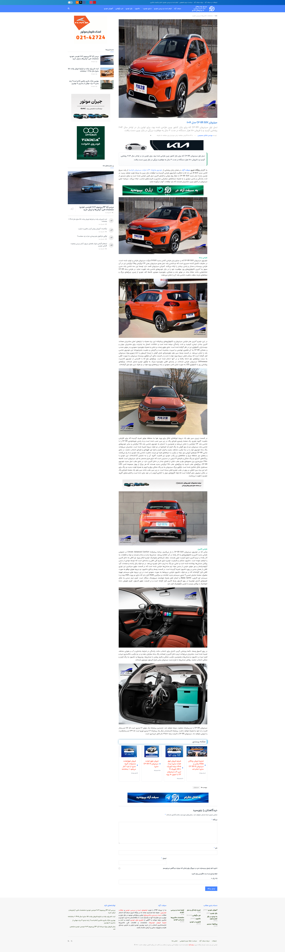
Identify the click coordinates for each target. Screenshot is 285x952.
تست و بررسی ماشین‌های (147, 915)
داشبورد (137, 9)
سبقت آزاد (177, 9)
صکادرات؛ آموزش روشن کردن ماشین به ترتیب (92, 229)
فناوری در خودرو (195, 922)
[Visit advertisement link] (163, 145)
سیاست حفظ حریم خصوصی (188, 941)
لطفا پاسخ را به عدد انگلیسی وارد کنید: (204, 874)
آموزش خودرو (108, 9)
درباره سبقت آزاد (198, 2)
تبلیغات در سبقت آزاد (211, 2)
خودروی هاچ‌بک (156, 170)
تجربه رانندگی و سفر (194, 910)
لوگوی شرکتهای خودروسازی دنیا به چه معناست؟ (92, 236)
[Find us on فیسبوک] (84, 2)
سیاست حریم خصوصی (185, 2)
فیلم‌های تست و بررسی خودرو (136, 910)
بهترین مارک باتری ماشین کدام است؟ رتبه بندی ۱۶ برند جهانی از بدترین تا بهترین (84, 82)
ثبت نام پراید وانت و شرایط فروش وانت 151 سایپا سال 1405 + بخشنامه (83, 69)
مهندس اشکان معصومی (205, 136)
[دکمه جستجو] (68, 8)
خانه (215, 16)
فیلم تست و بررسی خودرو (163, 9)
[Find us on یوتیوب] (94, 2)
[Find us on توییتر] (80, 2)
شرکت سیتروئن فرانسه (138, 170)
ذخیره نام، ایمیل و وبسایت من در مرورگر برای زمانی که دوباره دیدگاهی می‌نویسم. (190, 868)
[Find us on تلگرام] (87, 2)
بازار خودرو (129, 9)
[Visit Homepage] (201, 8)
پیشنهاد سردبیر (212, 924)
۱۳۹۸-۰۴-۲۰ (189, 136)
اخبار (122, 920)
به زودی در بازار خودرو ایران (212, 918)
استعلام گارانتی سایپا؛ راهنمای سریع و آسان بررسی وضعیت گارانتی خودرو (89, 244)
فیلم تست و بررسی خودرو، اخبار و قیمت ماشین (164, 2)
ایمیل (163, 858)
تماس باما (174, 941)
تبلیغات (214, 941)
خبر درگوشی (119, 9)
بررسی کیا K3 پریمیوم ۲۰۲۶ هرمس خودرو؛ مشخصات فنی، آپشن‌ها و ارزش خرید (84, 57)
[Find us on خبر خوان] (77, 2)
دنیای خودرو (148, 9)
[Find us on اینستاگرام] (91, 2)
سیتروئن (196, 787)
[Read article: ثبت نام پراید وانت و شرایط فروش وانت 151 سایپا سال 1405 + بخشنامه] (107, 72)
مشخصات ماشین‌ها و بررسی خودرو (202, 16)
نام (215, 848)
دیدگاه (214, 819)
